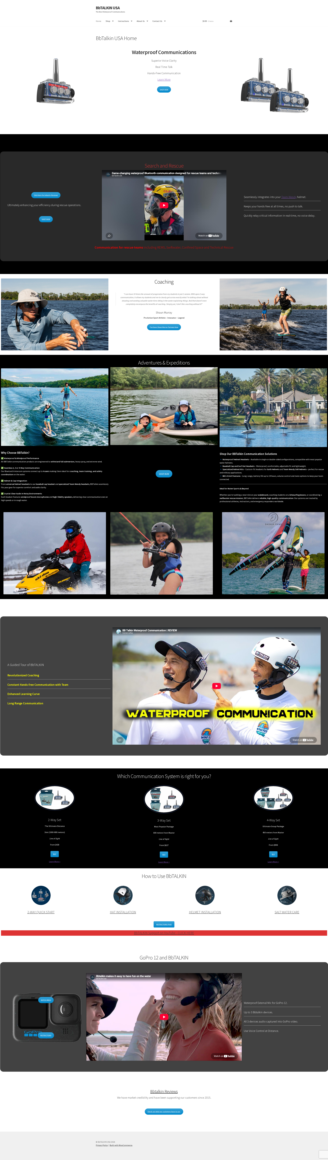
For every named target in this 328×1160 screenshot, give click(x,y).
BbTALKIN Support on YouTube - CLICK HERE (164, 933)
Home (98, 21)
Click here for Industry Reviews (46, 195)
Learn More (164, 79)
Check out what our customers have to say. (164, 1111)
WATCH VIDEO (46, 1000)
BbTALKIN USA (108, 7)
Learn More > (54, 861)
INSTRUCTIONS (45, 1035)
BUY (54, 854)
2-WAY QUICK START (41, 912)
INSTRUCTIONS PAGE (164, 924)
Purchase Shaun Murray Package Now (164, 327)
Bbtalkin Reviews (164, 1091)
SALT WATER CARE (287, 912)
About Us (141, 21)
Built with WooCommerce (121, 1145)
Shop (108, 21)
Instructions (123, 21)
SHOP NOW (164, 89)
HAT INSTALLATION (123, 912)
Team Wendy (288, 197)
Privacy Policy (102, 1145)
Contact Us (157, 21)
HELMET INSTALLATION (205, 912)
